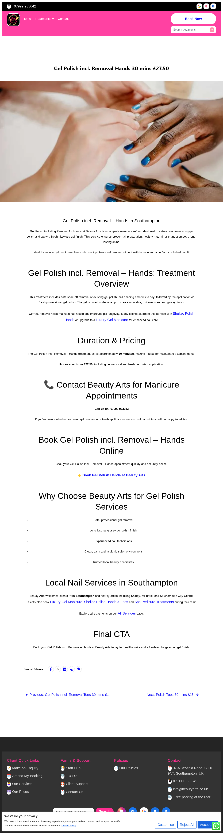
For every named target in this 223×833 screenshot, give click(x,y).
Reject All (187, 825)
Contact (63, 19)
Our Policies (128, 768)
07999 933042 (25, 6)
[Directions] (206, 6)
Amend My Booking (27, 776)
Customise (165, 825)
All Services (127, 613)
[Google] (199, 6)
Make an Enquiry (25, 768)
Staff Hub (73, 768)
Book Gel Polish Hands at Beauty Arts (113, 475)
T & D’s (71, 776)
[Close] (219, 813)
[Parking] (213, 6)
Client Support (77, 784)
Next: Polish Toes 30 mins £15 (171, 695)
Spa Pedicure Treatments (154, 602)
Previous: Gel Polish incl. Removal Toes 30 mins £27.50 (70, 695)
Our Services (22, 784)
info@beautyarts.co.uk (190, 789)
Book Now (193, 19)
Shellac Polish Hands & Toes (106, 602)
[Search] (212, 29)
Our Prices (20, 792)
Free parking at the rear (192, 797)
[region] (111, 821)
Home (27, 19)
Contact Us (74, 792)
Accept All (207, 825)
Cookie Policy (68, 825)
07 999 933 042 (185, 781)
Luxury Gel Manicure (112, 320)
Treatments (43, 19)
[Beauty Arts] (13, 19)
